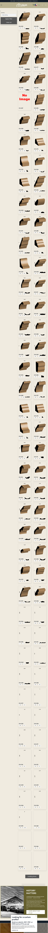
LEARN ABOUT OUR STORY (34, 912)
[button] (39, 5)
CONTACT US (15, 930)
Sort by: (3, 12)
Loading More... (32, 876)
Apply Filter (8, 19)
